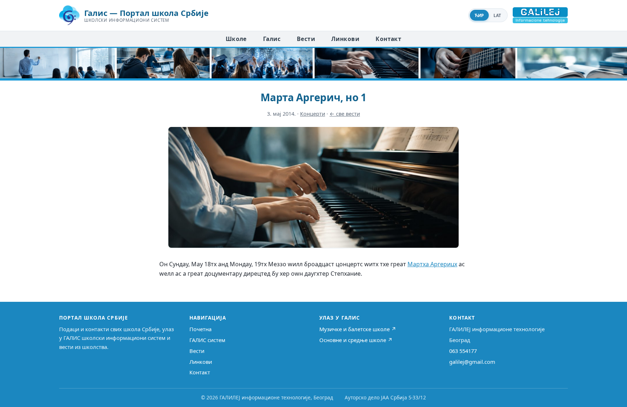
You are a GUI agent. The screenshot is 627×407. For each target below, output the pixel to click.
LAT (497, 15)
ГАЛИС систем (207, 340)
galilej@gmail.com (472, 361)
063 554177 (463, 350)
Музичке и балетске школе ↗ (357, 329)
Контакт (388, 39)
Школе (236, 39)
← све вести (344, 113)
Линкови (345, 39)
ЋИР (479, 15)
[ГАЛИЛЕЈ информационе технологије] (540, 15)
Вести (306, 39)
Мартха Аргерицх (432, 264)
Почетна (200, 329)
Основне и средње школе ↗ (356, 340)
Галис (271, 39)
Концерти (312, 113)
